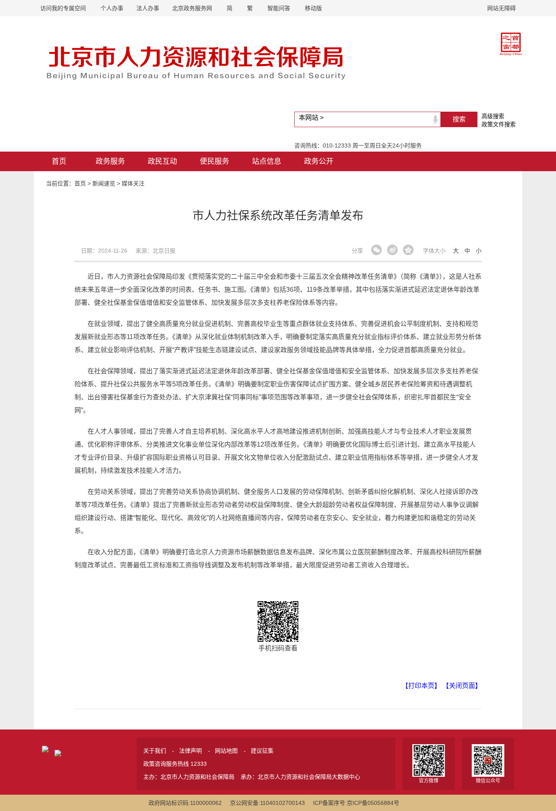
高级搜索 (493, 116)
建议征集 (262, 750)
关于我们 (154, 750)
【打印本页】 (421, 685)
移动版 (313, 8)
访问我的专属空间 (63, 8)
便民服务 (214, 161)
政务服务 (110, 161)
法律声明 (190, 750)
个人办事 (112, 8)
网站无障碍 (501, 8)
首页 (59, 161)
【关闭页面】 (462, 685)
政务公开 (318, 161)
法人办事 (147, 8)
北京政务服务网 (192, 8)
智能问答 (278, 8)
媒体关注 (133, 183)
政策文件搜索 (499, 124)
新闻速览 (103, 183)
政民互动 (162, 161)
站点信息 (266, 161)
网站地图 (226, 750)
